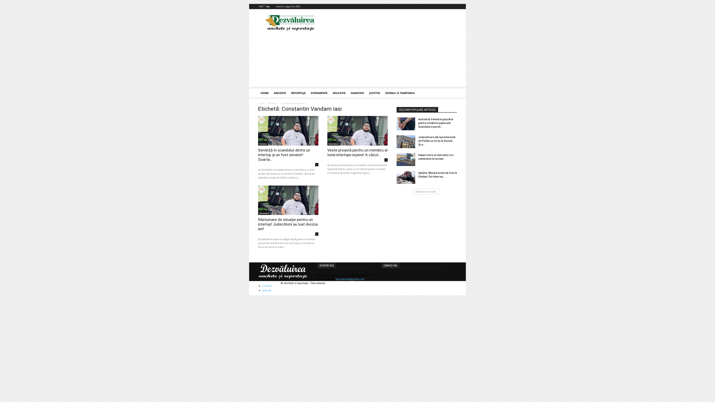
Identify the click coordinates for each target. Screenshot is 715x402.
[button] (452, 93)
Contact (267, 285)
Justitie (374, 93)
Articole (266, 290)
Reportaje (298, 93)
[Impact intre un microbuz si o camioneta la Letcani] (406, 159)
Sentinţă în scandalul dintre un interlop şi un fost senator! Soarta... (284, 155)
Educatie (339, 93)
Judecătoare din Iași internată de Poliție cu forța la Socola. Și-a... (436, 141)
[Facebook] (454, 6)
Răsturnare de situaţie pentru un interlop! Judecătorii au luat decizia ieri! (288, 224)
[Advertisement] (357, 61)
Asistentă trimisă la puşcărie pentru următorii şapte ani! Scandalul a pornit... (435, 123)
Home (265, 93)
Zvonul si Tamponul (400, 93)
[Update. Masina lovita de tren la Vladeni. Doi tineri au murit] (406, 177)
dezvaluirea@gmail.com (350, 279)
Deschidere (333, 144)
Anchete (280, 93)
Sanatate (357, 93)
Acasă (261, 103)
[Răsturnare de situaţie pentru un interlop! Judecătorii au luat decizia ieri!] (288, 200)
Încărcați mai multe (426, 191)
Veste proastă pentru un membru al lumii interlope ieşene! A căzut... (357, 152)
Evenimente (319, 93)
